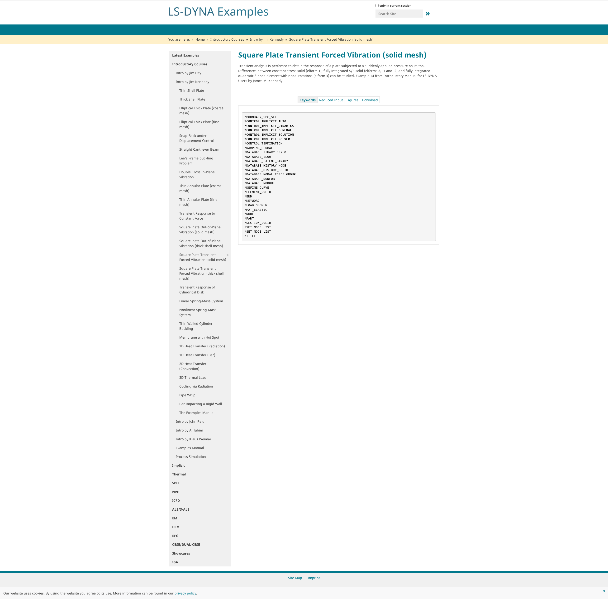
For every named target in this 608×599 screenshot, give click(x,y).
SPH (175, 483)
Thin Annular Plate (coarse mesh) (200, 188)
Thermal (179, 474)
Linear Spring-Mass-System (201, 301)
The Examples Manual (196, 412)
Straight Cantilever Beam (199, 149)
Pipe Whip (187, 395)
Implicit (178, 465)
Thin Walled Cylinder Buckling (196, 326)
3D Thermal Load (192, 377)
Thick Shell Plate (192, 99)
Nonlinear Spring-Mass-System (198, 312)
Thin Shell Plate (191, 90)
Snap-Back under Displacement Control (196, 138)
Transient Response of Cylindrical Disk (197, 289)
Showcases (181, 553)
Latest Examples (185, 55)
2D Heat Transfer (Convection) (192, 366)
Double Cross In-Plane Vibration (197, 174)
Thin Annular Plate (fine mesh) (198, 202)
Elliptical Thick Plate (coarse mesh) (201, 110)
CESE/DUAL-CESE (186, 544)
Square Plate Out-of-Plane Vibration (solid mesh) (200, 229)
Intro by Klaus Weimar (193, 439)
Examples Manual (190, 448)
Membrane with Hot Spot (199, 337)
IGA (175, 562)
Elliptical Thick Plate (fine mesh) (199, 124)
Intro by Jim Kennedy (267, 39)
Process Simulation (191, 456)
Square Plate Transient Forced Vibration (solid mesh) (202, 257)
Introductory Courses (227, 39)
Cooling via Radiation (196, 386)
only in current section (395, 6)
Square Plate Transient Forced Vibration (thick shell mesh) (201, 273)
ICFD (176, 500)
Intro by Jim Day (188, 73)
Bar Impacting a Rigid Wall (200, 404)
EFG (175, 535)
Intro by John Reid (190, 421)
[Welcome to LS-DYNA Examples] (226, 11)
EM (174, 518)
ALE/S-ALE (180, 509)
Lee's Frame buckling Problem (196, 160)
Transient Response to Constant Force (197, 215)
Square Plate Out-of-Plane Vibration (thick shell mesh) (201, 243)
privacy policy (185, 593)
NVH (176, 491)
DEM (176, 527)
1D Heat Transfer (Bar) (197, 355)
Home (200, 39)
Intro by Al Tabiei (189, 430)
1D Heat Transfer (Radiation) (202, 346)
